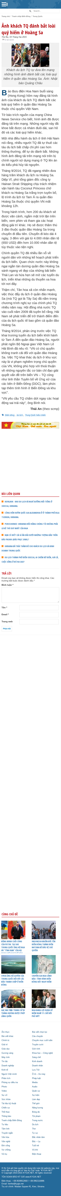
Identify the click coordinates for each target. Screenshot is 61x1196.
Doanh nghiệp (8, 1066)
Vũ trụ (4, 1154)
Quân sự (36, 1091)
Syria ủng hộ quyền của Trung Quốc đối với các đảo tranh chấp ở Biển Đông (12, 980)
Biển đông (9, 415)
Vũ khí (35, 1150)
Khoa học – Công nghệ (42, 1053)
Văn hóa (5, 1137)
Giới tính (36, 1049)
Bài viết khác (7, 1036)
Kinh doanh (37, 1061)
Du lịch (35, 1124)
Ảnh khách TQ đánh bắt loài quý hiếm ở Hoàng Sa (28, 29)
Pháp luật (36, 1078)
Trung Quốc (38, 16)
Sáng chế (36, 1057)
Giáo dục (6, 1049)
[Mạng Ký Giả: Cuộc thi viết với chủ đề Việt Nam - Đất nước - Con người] (30, 425)
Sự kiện (35, 1095)
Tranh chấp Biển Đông (21, 16)
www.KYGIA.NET (33, 1177)
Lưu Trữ (36, 1070)
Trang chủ (6, 16)
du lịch (20, 415)
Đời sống (6, 1145)
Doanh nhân (37, 1066)
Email (5, 614)
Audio (34, 1087)
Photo (4, 1087)
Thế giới (36, 1103)
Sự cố (4, 1095)
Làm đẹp (36, 1099)
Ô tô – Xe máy (38, 1074)
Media (35, 1082)
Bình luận (7, 585)
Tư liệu (5, 1124)
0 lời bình (9, 39)
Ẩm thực (6, 1032)
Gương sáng (7, 1053)
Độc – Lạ (36, 1141)
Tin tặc (5, 1061)
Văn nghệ (6, 1141)
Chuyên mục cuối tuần (42, 1040)
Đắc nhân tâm (38, 1137)
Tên (4, 607)
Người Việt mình (9, 1074)
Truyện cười (37, 1044)
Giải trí (5, 1044)
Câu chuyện (37, 1036)
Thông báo (6, 1116)
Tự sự (35, 1133)
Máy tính (6, 1057)
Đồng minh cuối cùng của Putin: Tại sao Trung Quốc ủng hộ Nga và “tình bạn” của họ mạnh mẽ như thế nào (13, 947)
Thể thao (6, 1112)
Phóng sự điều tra (10, 1082)
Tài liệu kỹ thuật (9, 1103)
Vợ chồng (6, 1150)
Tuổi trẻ (35, 1145)
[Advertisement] (30, 467)
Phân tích (6, 1078)
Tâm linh (5, 1129)
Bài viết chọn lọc (39, 1032)
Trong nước (37, 1120)
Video (4, 1091)
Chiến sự (6, 1108)
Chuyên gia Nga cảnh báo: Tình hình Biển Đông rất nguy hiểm (42, 978)
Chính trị (5, 1040)
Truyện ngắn (7, 1133)
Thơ (34, 1129)
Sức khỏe (6, 1099)
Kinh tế (5, 1070)
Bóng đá (36, 1112)
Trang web (7, 621)
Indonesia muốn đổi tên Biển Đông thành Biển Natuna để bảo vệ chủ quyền (43, 946)
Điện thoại (36, 1154)
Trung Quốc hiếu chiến (35, 415)
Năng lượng (37, 1108)
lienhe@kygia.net (16, 1184)
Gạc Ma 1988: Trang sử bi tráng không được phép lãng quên (13, 1013)
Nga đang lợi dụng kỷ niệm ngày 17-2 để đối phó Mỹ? (42, 1013)
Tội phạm (36, 1116)
